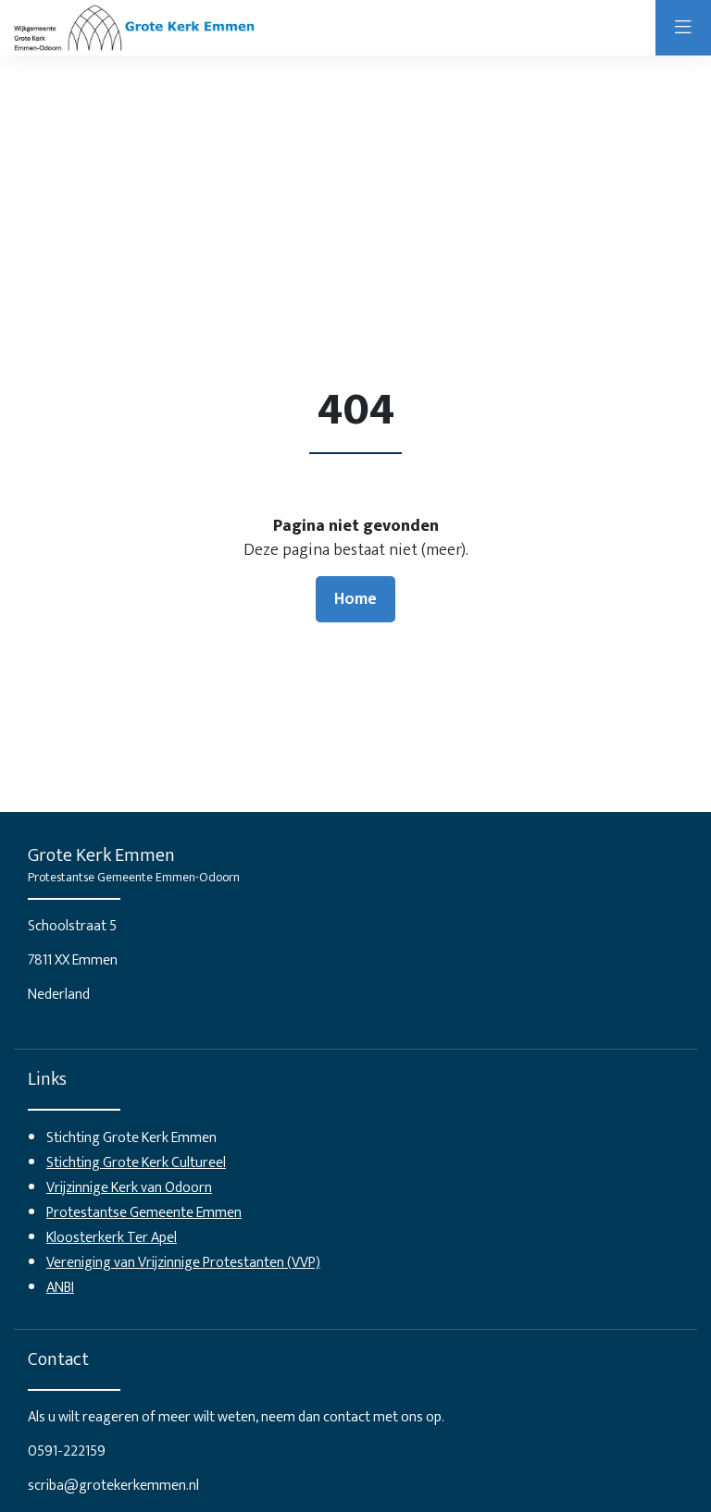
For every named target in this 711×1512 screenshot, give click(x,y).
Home (355, 599)
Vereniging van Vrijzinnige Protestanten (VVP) (183, 1262)
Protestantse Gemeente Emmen (144, 1212)
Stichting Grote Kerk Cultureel (136, 1162)
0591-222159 (67, 1451)
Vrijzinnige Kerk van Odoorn (129, 1187)
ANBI (60, 1287)
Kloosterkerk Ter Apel (111, 1237)
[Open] (683, 27)
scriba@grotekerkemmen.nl (113, 1485)
